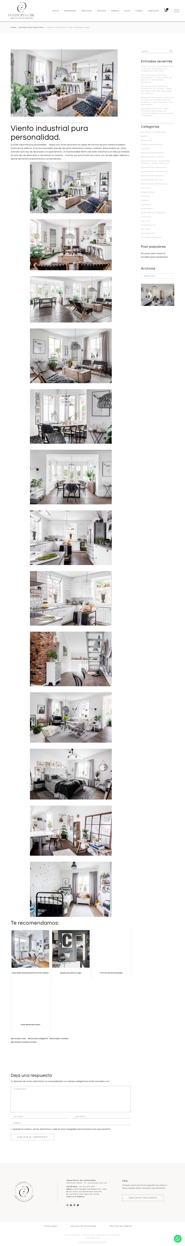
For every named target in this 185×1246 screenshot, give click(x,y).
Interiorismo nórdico (153, 213)
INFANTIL (145, 200)
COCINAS (145, 149)
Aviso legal (50, 1226)
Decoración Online (152, 180)
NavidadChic (148, 233)
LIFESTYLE (146, 217)
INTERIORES (56, 122)
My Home (146, 229)
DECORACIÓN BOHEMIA (152, 153)
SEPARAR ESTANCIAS (151, 237)
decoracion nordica (58, 1038)
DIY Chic (145, 188)
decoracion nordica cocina (23, 1042)
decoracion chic (18, 1038)
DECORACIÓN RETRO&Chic (154, 184)
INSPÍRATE (146, 204)
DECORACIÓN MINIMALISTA (154, 171)
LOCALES (145, 221)
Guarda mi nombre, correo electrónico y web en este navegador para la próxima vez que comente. (62, 1129)
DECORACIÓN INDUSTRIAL (32, 27)
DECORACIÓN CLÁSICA (152, 157)
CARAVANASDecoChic (152, 144)
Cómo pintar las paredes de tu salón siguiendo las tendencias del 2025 (157, 68)
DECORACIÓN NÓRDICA (152, 176)
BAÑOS (144, 136)
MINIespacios (148, 225)
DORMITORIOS (148, 192)
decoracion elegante (38, 1038)
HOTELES (145, 196)
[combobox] (157, 276)
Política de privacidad (83, 1226)
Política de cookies (121, 1226)
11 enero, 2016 (18, 122)
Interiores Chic (75, 122)
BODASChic (147, 140)
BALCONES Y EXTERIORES (153, 132)
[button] (177, 1238)
